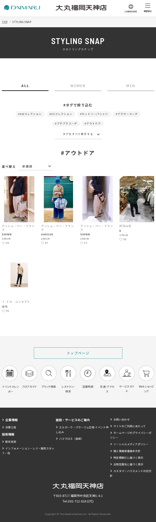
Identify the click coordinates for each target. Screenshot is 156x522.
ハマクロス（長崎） (71, 439)
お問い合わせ (121, 419)
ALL (25, 85)
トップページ (78, 352)
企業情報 (11, 420)
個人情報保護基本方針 (127, 451)
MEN (130, 85)
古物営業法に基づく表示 (128, 464)
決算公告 (10, 427)
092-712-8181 (78, 501)
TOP (5, 22)
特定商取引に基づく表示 (128, 458)
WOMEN (77, 85)
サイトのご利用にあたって (129, 426)
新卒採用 (10, 442)
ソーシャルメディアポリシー (131, 444)
